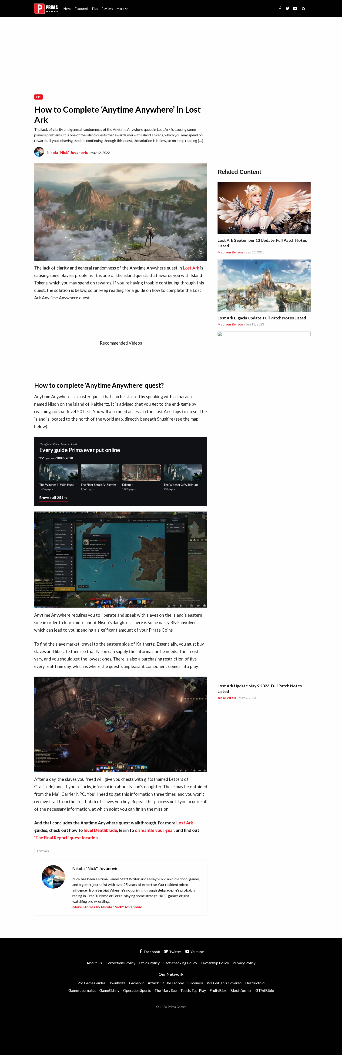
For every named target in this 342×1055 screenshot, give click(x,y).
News (67, 8)
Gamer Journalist (82, 990)
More (125, 10)
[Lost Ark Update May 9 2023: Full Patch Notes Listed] (264, 506)
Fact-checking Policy (180, 963)
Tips (94, 8)
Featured (81, 8)
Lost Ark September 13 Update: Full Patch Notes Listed (262, 243)
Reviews (107, 8)
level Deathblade (100, 830)
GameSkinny (109, 990)
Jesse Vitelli (227, 698)
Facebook (151, 951)
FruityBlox (218, 990)
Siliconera (195, 983)
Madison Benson (230, 252)
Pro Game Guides (91, 983)
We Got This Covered (224, 983)
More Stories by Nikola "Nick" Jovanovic (107, 907)
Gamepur (136, 983)
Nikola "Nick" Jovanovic (67, 152)
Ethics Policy (149, 963)
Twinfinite (117, 983)
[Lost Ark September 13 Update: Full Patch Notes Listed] (264, 209)
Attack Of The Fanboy (166, 983)
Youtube (197, 951)
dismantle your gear (154, 830)
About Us (123, 6)
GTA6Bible (264, 990)
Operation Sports (137, 990)
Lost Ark (191, 267)
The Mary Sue (165, 990)
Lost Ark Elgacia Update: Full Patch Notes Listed (262, 317)
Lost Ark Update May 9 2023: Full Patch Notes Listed (260, 688)
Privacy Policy (244, 963)
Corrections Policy (120, 963)
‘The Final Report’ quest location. (66, 837)
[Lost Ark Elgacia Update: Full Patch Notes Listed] (264, 286)
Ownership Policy (215, 963)
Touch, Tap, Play (193, 990)
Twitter (174, 951)
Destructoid (255, 983)
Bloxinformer (241, 990)
